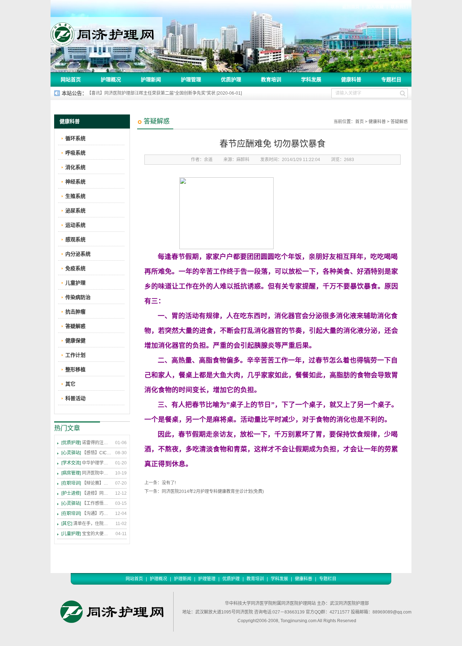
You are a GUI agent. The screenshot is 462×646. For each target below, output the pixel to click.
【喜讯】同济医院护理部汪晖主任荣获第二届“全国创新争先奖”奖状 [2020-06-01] (164, 93)
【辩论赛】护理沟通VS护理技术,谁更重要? (86, 483)
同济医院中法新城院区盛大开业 (86, 473)
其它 (70, 384)
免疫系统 (75, 268)
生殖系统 (75, 196)
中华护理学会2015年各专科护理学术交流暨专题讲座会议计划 (86, 462)
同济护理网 (106, 32)
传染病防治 (78, 297)
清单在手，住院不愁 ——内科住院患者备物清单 (86, 523)
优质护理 (231, 79)
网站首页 (71, 79)
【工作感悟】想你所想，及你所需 (86, 503)
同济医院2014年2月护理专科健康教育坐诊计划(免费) (213, 491)
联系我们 (399, 6)
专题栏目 (391, 79)
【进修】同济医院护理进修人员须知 (86, 493)
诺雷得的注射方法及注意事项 (86, 442)
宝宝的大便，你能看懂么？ (86, 533)
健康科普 (351, 79)
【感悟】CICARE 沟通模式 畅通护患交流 (86, 452)
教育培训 (271, 79)
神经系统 (75, 182)
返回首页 (350, 6)
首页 (359, 121)
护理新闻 (151, 79)
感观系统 (75, 239)
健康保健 (75, 340)
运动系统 (75, 225)
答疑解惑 (399, 121)
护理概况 (111, 79)
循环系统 (75, 138)
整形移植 (75, 369)
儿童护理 (75, 283)
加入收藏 (375, 6)
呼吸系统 (75, 153)
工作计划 (75, 355)
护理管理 (191, 79)
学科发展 (311, 79)
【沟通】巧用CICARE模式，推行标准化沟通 (86, 513)
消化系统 (75, 167)
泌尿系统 (75, 210)
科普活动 (75, 398)
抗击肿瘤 (75, 312)
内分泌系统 (78, 254)
